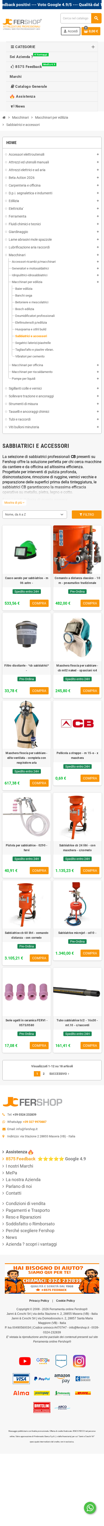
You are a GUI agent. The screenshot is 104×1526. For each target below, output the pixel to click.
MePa (11, 1172)
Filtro (88, 514)
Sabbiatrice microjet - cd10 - (77, 933)
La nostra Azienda (23, 1179)
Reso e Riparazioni (23, 1217)
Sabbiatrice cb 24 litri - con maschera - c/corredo (77, 848)
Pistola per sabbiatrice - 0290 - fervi (27, 848)
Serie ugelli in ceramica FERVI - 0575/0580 (27, 1023)
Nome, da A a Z (15, 514)
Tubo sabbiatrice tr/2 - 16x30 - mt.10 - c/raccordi (77, 1023)
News (11, 1237)
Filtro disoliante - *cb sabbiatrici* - (26, 668)
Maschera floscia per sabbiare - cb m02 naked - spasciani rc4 (77, 668)
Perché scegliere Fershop (30, 1230)
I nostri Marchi (19, 1166)
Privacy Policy (39, 1300)
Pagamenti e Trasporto (28, 1210)
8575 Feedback (21, 1158)
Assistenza (16, 1151)
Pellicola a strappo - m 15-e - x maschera (77, 755)
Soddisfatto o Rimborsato (30, 1223)
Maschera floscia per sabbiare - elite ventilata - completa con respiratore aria (26, 757)
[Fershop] (22, 24)
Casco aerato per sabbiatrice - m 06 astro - (26, 580)
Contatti (13, 1193)
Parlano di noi (19, 1186)
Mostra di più (14, 502)
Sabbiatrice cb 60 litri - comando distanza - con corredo (27, 935)
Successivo (59, 1073)
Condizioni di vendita (25, 1203)
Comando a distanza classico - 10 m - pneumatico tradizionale (77, 580)
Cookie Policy (65, 1300)
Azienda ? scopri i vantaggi (31, 1244)
